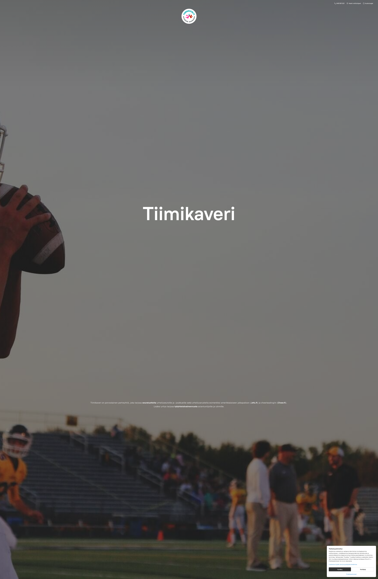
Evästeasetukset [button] (351, 574)
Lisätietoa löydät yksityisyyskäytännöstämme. (343, 564)
